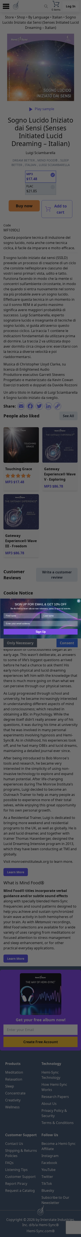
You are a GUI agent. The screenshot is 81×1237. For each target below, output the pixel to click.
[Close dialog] (78, 600)
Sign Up (40, 631)
